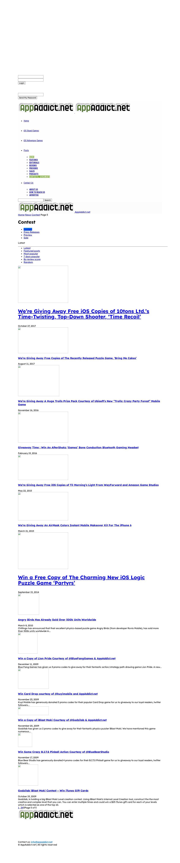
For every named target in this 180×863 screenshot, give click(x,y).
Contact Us (28, 183)
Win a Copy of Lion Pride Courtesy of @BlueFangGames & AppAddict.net (66, 658)
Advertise (34, 195)
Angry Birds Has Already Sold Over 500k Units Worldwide (57, 619)
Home (26, 121)
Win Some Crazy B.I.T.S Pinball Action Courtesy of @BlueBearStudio (63, 752)
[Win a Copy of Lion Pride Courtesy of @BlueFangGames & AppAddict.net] (27, 652)
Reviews (33, 165)
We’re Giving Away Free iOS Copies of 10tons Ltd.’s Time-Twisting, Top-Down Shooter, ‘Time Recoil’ (83, 314)
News (31, 157)
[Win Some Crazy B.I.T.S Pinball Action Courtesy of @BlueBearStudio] (25, 746)
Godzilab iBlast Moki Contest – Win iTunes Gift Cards (53, 790)
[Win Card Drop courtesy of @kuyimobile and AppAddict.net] (33, 688)
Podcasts (33, 174)
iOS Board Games (31, 130)
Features (33, 160)
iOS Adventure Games (33, 140)
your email (49, 94)
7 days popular (32, 256)
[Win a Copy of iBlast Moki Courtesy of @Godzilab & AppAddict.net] (33, 714)
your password (51, 79)
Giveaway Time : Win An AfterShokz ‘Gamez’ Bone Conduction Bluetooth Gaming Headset (78, 447)
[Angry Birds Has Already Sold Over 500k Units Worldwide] (28, 613)
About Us (33, 189)
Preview (28, 235)
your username (51, 76)
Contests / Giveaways (39, 177)
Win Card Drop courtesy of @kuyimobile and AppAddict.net (58, 693)
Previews (33, 168)
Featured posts (32, 250)
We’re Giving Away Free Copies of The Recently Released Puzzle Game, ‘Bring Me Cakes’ (77, 358)
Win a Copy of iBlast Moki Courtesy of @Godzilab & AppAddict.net (62, 720)
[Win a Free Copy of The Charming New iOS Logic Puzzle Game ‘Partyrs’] (43, 568)
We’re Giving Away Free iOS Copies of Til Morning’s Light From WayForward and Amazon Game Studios (88, 485)
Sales (32, 171)
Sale (26, 237)
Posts (26, 150)
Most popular (31, 253)
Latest (27, 248)
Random (28, 262)
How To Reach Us (37, 192)
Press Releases (32, 232)
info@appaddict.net (41, 841)
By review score (32, 259)
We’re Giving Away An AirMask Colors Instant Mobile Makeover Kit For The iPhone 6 (74, 525)
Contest (36, 214)
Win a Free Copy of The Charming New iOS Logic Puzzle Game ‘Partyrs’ (81, 580)
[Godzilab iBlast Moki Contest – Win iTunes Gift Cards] (28, 784)
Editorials (34, 162)
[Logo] (46, 112)
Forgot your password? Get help (35, 86)
